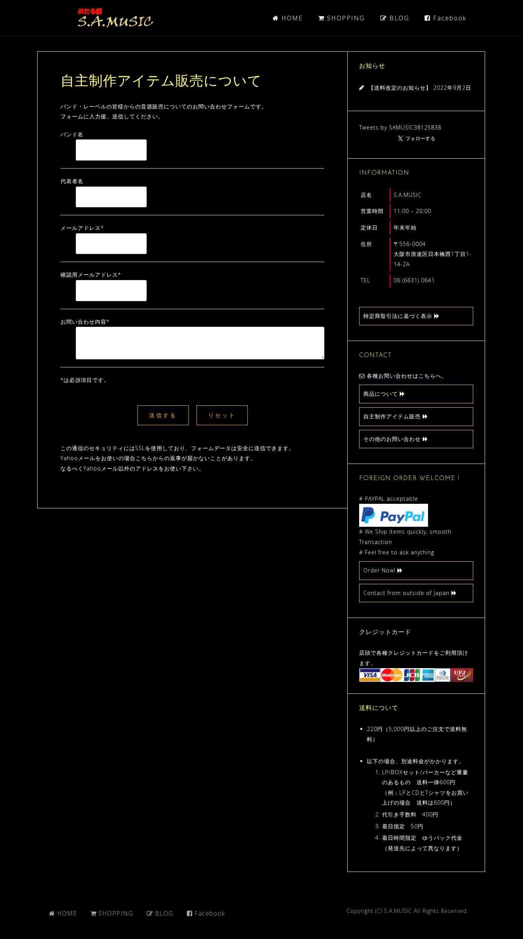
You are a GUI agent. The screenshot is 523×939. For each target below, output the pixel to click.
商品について (381, 393)
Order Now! (380, 570)
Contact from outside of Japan (407, 593)
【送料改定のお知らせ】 (399, 87)
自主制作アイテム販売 (393, 416)
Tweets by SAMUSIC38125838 (400, 127)
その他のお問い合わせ (393, 438)
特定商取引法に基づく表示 (398, 316)
